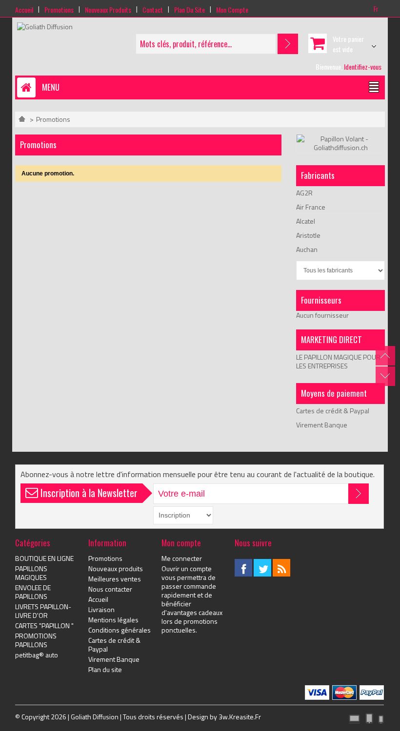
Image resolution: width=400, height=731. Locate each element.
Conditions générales (119, 630)
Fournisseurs (321, 300)
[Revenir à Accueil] (22, 119)
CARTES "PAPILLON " (44, 625)
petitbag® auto (36, 655)
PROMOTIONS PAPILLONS (36, 640)
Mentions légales (113, 620)
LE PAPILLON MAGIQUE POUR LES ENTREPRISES (338, 361)
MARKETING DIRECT (331, 339)
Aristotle (308, 235)
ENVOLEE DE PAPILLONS (33, 592)
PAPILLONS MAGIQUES (31, 573)
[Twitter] (262, 568)
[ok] (358, 493)
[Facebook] (243, 568)
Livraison (101, 609)
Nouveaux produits (108, 9)
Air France (310, 207)
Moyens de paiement (334, 393)
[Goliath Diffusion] (45, 26)
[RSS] (281, 568)
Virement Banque (321, 425)
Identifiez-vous (362, 66)
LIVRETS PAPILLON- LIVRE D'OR (43, 611)
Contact (152, 9)
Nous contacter (110, 589)
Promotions (59, 9)
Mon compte (232, 9)
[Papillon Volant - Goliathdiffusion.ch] (340, 139)
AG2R (304, 193)
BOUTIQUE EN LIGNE (44, 558)
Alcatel (305, 221)
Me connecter (181, 558)
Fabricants (318, 175)
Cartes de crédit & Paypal (332, 410)
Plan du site (189, 9)
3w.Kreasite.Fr (240, 717)
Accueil (24, 9)
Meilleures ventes (114, 579)
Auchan (307, 249)
